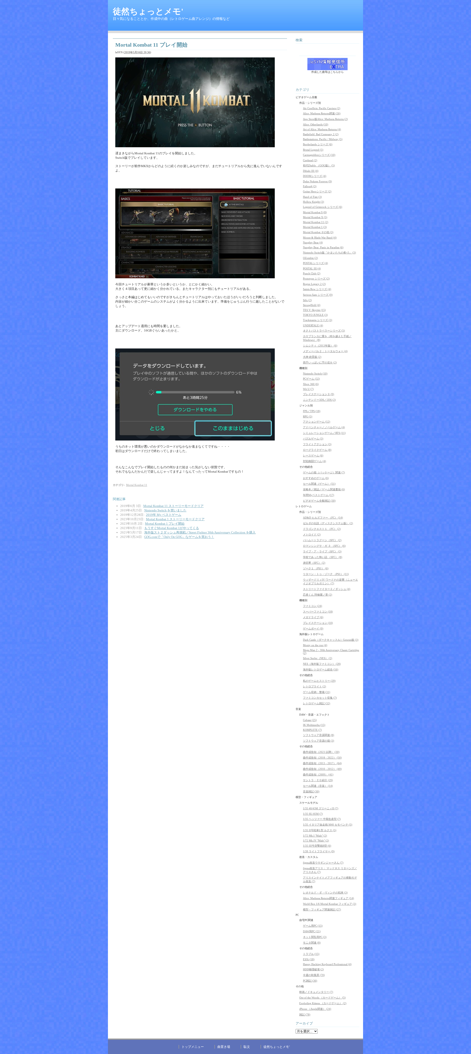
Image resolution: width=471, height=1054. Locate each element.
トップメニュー (193, 1047)
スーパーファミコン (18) (318, 611)
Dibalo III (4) (310, 170)
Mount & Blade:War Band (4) (320, 237)
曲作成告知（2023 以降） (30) (321, 751)
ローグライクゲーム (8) (317, 449)
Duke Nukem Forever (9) (317, 181)
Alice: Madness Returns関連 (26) (321, 113)
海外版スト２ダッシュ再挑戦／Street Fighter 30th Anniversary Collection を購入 (200, 532)
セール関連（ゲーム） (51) (319, 483)
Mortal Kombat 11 (136, 484)
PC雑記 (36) (310, 980)
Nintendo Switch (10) (315, 373)
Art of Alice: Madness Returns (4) (322, 129)
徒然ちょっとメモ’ (276, 1047)
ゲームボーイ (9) (313, 628)
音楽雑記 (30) (311, 791)
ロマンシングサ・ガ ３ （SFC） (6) (324, 545)
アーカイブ (304, 1023)
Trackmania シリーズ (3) (317, 320)
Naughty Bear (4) (313, 242)
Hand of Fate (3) (312, 196)
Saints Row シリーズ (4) (317, 289)
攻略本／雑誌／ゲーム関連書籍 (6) (324, 489)
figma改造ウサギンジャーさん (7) (323, 862)
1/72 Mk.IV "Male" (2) (316, 840)
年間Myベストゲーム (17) (318, 495)
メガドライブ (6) (313, 617)
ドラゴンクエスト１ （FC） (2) (322, 528)
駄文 (247, 1047)
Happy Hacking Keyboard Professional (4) (327, 964)
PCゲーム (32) (311, 378)
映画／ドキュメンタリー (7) (316, 991)
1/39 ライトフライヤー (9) (319, 851)
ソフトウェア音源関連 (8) (318, 735)
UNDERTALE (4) (313, 325)
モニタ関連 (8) (312, 942)
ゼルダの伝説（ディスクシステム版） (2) (328, 523)
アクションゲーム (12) (316, 421)
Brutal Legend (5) (313, 149)
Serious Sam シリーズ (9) (318, 294)
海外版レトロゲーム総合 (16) (320, 669)
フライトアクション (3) (317, 444)
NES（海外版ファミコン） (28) (322, 663)
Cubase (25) (310, 720)
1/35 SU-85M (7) (313, 813)
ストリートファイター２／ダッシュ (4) (326, 588)
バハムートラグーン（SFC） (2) (322, 540)
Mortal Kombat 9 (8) (315, 212)
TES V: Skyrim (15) (314, 309)
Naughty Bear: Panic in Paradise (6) (323, 247)
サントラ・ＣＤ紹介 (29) (318, 780)
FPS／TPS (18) (311, 411)
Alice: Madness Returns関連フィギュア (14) (328, 898)
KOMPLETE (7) (312, 729)
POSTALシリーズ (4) (315, 263)
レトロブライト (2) (314, 686)
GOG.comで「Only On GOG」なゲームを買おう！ (179, 537)
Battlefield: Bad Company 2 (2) (321, 134)
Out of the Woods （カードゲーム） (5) (322, 997)
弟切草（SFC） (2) (314, 562)
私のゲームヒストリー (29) (319, 680)
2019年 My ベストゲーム (163, 515)
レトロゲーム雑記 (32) (316, 703)
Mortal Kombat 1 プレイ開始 (164, 523)
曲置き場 (223, 1047)
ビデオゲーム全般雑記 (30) (319, 500)
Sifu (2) (307, 300)
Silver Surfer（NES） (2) (317, 658)
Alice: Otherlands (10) (315, 124)
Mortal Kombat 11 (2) (315, 222)
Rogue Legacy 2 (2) (314, 283)
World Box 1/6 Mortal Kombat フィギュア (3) (329, 903)
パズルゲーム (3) (313, 438)
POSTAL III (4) (312, 268)
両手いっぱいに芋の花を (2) (320, 362)
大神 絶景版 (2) (312, 356)
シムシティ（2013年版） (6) (320, 345)
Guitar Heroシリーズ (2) (317, 191)
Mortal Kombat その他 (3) (318, 232)
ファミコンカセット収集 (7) (320, 697)
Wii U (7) (308, 388)
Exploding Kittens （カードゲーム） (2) (322, 1003)
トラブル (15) (311, 953)
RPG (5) (307, 416)
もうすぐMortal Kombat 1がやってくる (171, 528)
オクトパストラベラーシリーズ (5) (324, 330)
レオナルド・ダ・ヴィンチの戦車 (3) (325, 892)
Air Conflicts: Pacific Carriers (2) (321, 108)
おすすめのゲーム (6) (316, 478)
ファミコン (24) (312, 605)
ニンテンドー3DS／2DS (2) (319, 399)
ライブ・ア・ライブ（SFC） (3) (322, 551)
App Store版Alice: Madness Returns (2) (325, 119)
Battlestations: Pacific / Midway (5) (322, 139)
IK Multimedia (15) (314, 724)
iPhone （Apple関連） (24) (315, 1008)
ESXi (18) (308, 959)
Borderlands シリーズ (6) (317, 144)
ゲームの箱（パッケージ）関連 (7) (324, 472)
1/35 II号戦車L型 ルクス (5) (319, 830)
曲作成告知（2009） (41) (318, 774)
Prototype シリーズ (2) (316, 278)
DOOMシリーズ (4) (314, 175)
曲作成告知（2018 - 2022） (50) (322, 757)
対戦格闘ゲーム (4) (314, 461)
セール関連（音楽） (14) (318, 785)
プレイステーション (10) (318, 622)
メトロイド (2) (312, 534)
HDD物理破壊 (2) (313, 969)
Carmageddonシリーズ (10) (319, 154)
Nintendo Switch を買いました (165, 510)
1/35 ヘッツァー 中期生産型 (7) (322, 818)
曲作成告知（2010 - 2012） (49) (322, 768)
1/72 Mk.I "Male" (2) (315, 835)
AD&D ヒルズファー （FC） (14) (323, 517)
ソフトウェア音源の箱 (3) (318, 740)
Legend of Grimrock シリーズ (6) (322, 206)
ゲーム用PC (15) (313, 925)
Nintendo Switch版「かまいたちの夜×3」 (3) (329, 252)
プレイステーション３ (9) (318, 394)
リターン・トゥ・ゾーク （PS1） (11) (326, 574)
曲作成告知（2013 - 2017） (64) (322, 763)
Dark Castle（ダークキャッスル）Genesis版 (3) (330, 639)
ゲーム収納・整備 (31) (316, 692)
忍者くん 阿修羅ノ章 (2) (317, 594)
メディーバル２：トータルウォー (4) (325, 351)
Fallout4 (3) (309, 186)
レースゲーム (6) (313, 455)
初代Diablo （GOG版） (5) (319, 165)
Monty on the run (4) (315, 645)
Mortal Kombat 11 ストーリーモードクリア (173, 506)
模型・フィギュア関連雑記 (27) (322, 909)
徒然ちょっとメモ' (148, 11)
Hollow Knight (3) (313, 201)
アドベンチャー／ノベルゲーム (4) (324, 427)
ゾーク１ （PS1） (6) (315, 568)
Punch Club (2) (311, 273)
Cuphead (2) (310, 160)
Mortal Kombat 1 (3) (315, 227)
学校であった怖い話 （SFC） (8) (322, 557)
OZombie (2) (310, 257)
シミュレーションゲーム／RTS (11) (324, 432)
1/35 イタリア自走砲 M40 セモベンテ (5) (327, 824)
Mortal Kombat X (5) (315, 217)
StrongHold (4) (311, 305)
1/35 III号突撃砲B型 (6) (317, 845)
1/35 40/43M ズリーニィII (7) (320, 808)
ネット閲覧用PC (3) (315, 936)
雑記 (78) (304, 1014)
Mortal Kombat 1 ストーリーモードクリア (175, 519)
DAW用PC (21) (312, 931)
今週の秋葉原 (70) (314, 975)
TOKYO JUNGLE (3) (315, 314)
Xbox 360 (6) (311, 384)
